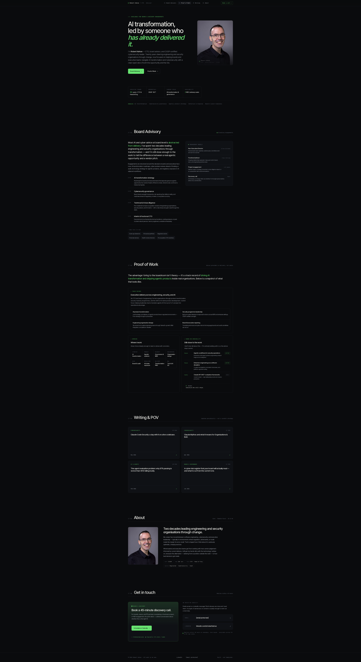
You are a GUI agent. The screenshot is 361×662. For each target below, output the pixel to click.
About (206, 3)
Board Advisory (170, 3)
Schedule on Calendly (142, 628)
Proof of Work (184, 3)
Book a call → (227, 3)
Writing (196, 3)
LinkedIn (179, 657)
